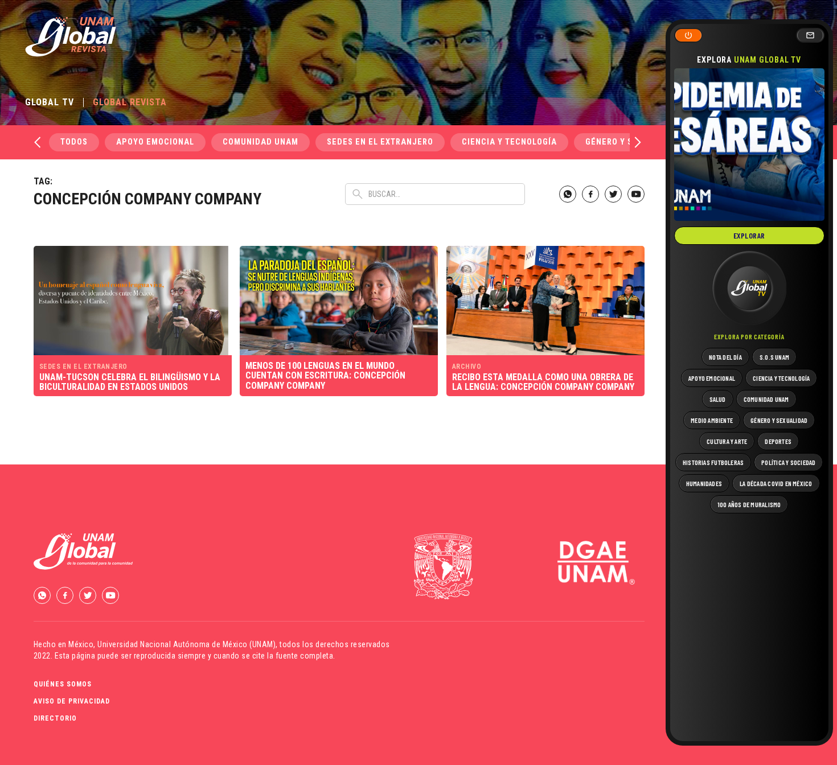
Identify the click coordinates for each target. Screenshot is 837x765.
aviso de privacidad (72, 701)
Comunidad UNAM (260, 142)
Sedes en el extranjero (380, 142)
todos (74, 142)
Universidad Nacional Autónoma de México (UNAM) (186, 644)
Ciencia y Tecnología (509, 142)
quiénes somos (63, 684)
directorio (55, 718)
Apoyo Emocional (155, 142)
